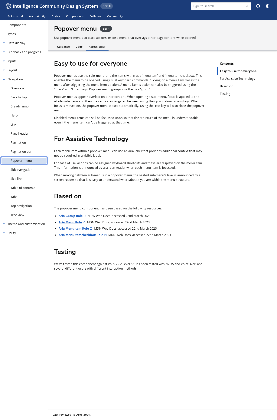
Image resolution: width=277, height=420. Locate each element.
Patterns (95, 16)
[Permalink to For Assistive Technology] (135, 139)
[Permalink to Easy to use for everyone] (133, 63)
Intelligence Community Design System (55, 6)
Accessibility (37, 16)
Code (79, 46)
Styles (56, 16)
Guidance (63, 46)
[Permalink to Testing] (82, 251)
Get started (15, 16)
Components (74, 16)
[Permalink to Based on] (88, 196)
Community (115, 16)
